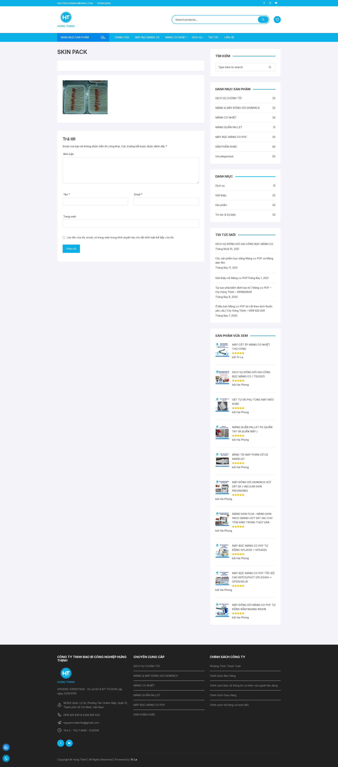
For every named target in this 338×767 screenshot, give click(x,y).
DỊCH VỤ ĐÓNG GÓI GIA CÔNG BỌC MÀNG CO (244, 244)
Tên (66, 194)
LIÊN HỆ (229, 37)
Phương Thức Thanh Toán (225, 666)
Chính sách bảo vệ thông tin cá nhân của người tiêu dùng (244, 685)
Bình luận (68, 154)
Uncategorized (224, 156)
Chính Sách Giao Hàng (223, 695)
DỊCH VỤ (197, 37)
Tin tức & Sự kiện (225, 214)
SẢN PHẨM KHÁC (226, 146)
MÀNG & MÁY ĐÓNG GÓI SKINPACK (237, 107)
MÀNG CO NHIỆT (175, 37)
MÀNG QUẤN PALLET (228, 127)
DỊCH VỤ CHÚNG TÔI (228, 98)
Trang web (69, 216)
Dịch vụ (220, 185)
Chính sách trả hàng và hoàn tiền (229, 705)
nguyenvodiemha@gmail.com (75, 3)
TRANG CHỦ (121, 37)
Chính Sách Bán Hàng (223, 675)
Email (138, 194)
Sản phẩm (221, 205)
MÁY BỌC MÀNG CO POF (231, 137)
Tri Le (133, 759)
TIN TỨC (213, 37)
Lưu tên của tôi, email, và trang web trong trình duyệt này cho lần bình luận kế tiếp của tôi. (120, 237)
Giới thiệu (220, 195)
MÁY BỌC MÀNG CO (147, 37)
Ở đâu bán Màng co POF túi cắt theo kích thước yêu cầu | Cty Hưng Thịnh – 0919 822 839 (244, 308)
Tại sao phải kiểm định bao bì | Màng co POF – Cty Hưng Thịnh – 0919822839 (243, 290)
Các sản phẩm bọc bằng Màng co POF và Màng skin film (244, 260)
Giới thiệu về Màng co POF (231, 278)
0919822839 (104, 3)
